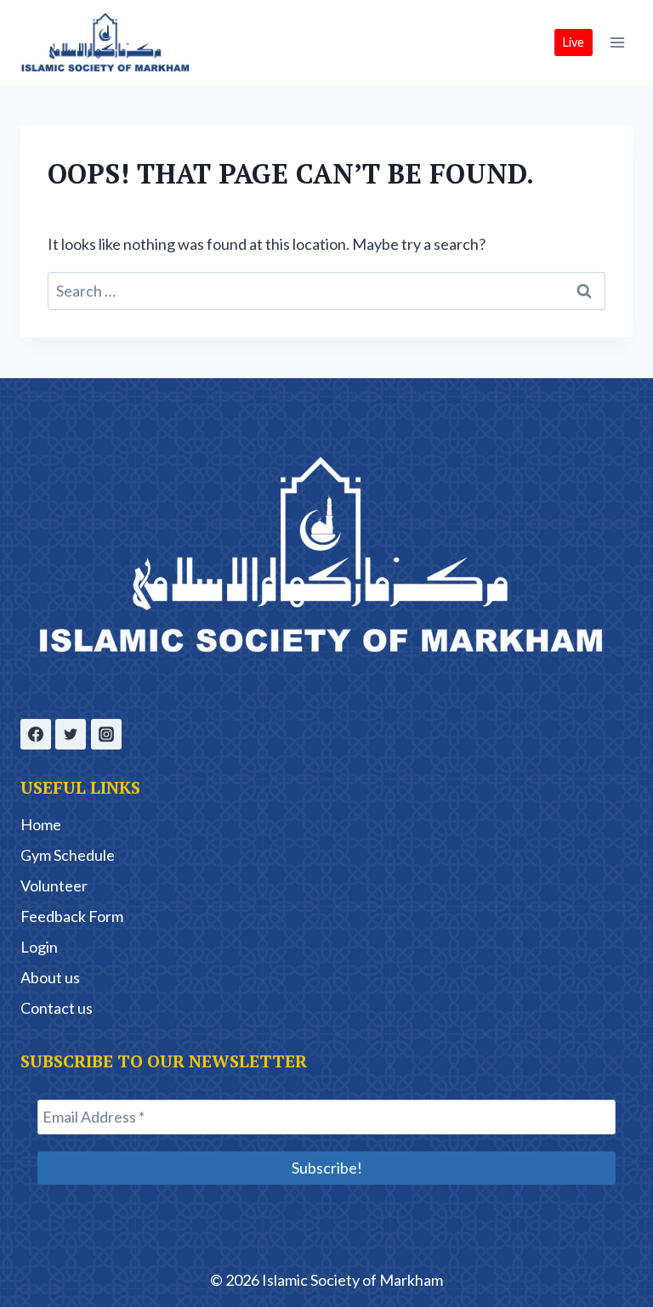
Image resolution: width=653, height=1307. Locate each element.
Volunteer (54, 885)
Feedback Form (71, 916)
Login (39, 946)
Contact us (56, 1008)
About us (50, 977)
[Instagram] (106, 734)
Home (40, 824)
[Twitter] (70, 734)
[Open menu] (617, 42)
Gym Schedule (67, 855)
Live (573, 42)
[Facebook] (35, 734)
